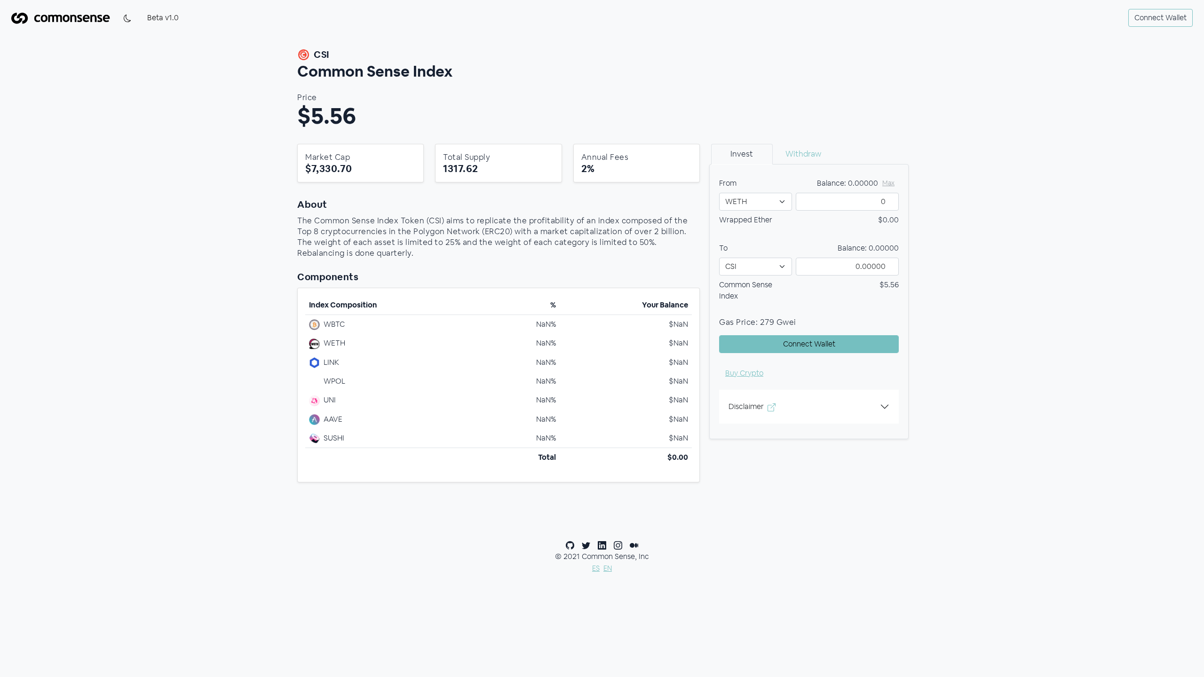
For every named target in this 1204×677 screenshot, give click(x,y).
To (723, 248)
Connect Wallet (1160, 18)
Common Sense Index (745, 290)
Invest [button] (741, 154)
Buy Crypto (744, 373)
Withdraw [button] (803, 154)
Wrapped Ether (745, 220)
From (728, 183)
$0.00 (888, 220)
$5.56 (889, 285)
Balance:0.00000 (868, 248)
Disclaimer (746, 406)
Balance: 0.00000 (847, 183)
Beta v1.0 (163, 18)
